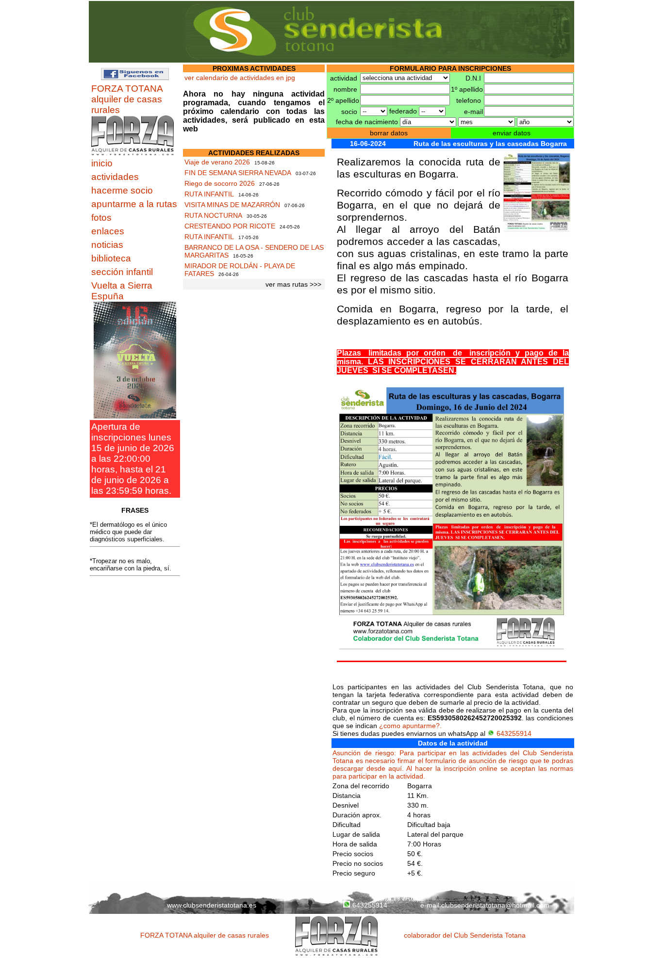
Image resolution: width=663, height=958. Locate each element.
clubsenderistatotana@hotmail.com (495, 905)
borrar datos (389, 133)
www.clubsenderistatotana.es (211, 905)
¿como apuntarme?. (410, 726)
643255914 (514, 733)
